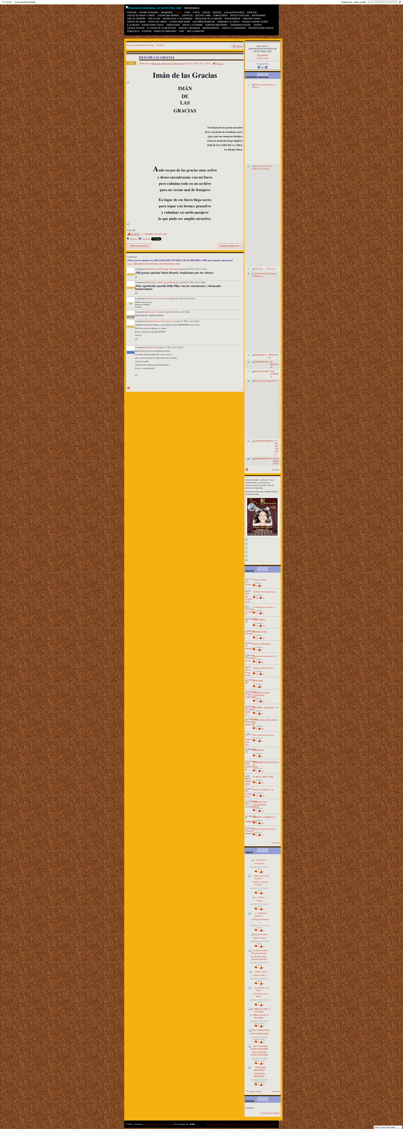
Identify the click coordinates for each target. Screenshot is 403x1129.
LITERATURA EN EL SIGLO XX (265, 721)
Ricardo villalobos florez (260, 1038)
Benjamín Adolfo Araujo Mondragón (168, 63)
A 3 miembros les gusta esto (154, 233)
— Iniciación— (259, 863)
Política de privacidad (247, 1124)
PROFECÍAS (258, 750)
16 (263, 674)
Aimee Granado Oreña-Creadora (157, 1124)
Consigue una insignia (270, 1112)
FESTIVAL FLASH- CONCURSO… (261, 694)
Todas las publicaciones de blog (140, 45)
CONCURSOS (259, 619)
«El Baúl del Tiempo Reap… (265, 591)
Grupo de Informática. (262, 643)
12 (262, 771)
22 (263, 597)
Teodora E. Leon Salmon (158, 298)
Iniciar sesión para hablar (385, 1127)
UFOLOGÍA (258, 680)
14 (257, 613)
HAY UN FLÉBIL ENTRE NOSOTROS (259, 1053)
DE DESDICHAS (274, 364)
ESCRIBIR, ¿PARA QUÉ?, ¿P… (266, 707)
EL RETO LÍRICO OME (263, 776)
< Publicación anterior (139, 245)
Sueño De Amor (259, 937)
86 (257, 597)
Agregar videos (254, 1091)
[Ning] (6, 2)
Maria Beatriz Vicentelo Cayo (160, 321)
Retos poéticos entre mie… (264, 734)
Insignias (211, 1124)
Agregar (239, 46)
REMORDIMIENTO (276, 461)
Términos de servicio (268, 1124)
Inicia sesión (263, 58)
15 (263, 701)
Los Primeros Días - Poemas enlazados (259, 958)
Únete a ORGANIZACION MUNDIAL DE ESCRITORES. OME (153, 263)
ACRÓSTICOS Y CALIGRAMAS (260, 803)
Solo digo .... (271, 268)
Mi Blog (160, 45)
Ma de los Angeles (156, 311)
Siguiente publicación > (230, 245)
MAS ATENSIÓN (274, 374)
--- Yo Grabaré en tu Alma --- (259, 995)
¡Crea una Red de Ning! (25, 2)
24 (262, 782)
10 (262, 728)
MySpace (134, 239)
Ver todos (276, 469)
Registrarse (346, 2)
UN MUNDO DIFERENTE (259, 1075)
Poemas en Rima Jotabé (263, 667)
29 (263, 625)
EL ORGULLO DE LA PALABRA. (259, 1016)
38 (263, 795)
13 (257, 625)
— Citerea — (259, 900)
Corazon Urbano (260, 579)
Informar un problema (226, 1124)
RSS (128, 388)
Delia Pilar (152, 347)
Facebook (146, 239)
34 (257, 638)
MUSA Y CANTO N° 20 (263, 789)
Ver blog (219, 63)
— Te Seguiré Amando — (259, 920)
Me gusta (135, 233)
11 (262, 713)
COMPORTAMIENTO (277, 447)
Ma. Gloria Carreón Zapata (261, 1022)
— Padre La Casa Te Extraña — (259, 883)
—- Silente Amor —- (259, 975)
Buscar (400, 2)
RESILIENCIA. (274, 356)
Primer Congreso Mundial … (265, 828)
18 (263, 638)
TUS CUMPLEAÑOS (259, 1033)
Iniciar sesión (360, 2)
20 (262, 810)
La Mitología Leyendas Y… (265, 607)
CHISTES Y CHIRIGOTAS (264, 817)
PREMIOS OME (260, 631)
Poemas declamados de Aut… (265, 656)
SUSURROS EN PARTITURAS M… (266, 763)
